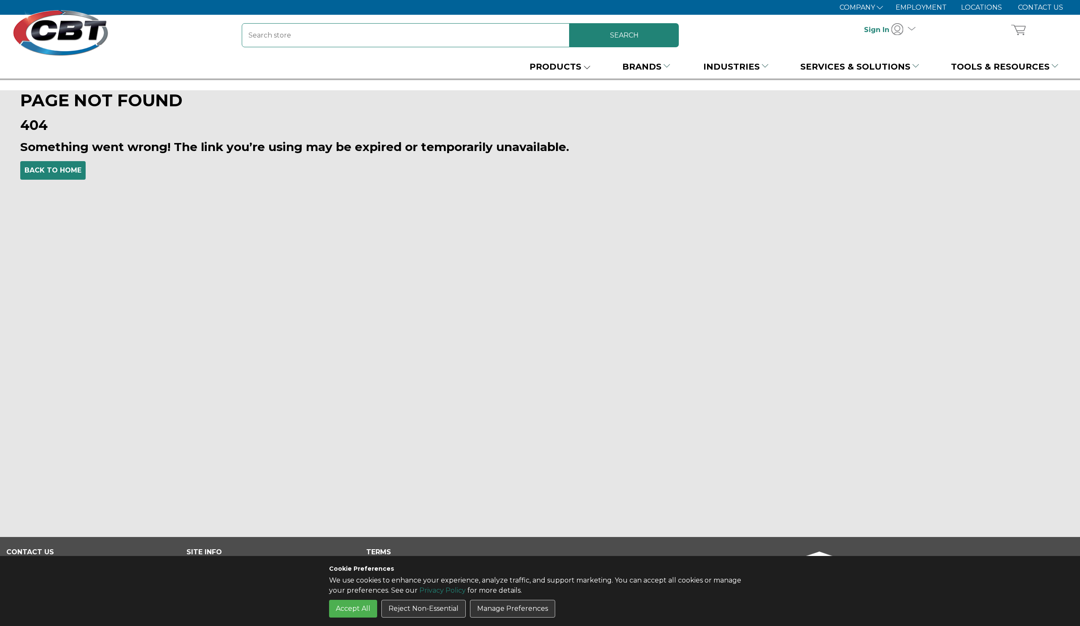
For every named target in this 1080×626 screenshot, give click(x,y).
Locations (981, 7)
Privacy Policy (442, 590)
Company (858, 7)
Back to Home (52, 170)
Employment (921, 7)
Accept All (353, 608)
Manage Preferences (512, 608)
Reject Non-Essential (424, 608)
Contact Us (1040, 7)
